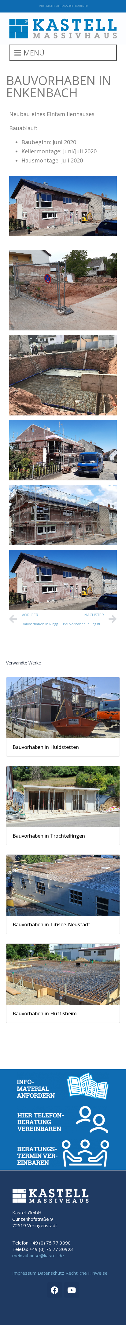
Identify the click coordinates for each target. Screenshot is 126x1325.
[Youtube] (71, 1290)
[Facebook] (54, 1290)
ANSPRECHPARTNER (74, 6)
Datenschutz (51, 1273)
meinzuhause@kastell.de (38, 1255)
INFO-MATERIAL (49, 6)
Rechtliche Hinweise (86, 1273)
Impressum (24, 1273)
